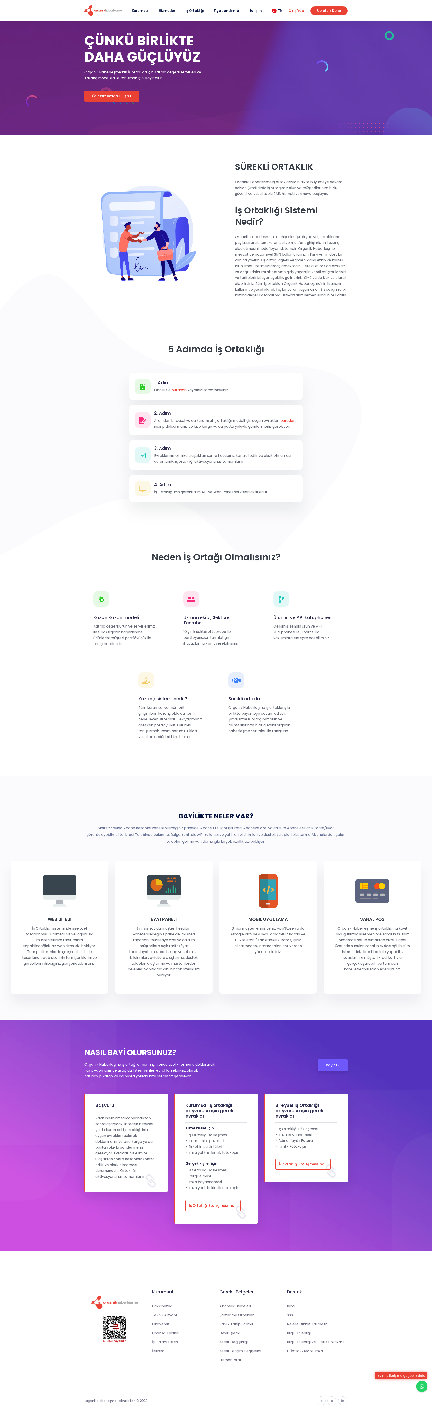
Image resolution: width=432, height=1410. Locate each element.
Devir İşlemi (229, 1333)
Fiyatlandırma (226, 10)
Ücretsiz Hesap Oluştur (112, 96)
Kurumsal (140, 10)
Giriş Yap (296, 10)
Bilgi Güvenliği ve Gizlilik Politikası (315, 1342)
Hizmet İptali (230, 1360)
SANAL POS (372, 919)
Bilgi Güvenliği (299, 1333)
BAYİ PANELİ (164, 919)
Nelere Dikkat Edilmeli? (307, 1324)
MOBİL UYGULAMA (268, 919)
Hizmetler (167, 10)
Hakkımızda (162, 1306)
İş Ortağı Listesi (165, 1342)
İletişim (255, 10)
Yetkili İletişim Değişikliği (240, 1351)
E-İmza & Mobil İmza (305, 1351)
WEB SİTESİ (60, 919)
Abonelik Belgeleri (235, 1306)
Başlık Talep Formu (236, 1324)
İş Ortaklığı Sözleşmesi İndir (213, 1205)
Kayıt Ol (333, 1065)
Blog (291, 1306)
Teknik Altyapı (164, 1315)
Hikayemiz (161, 1324)
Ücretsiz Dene (329, 10)
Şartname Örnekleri (236, 1315)
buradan (179, 390)
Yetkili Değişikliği (233, 1342)
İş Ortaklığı (194, 10)
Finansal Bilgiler (165, 1333)
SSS (290, 1315)
